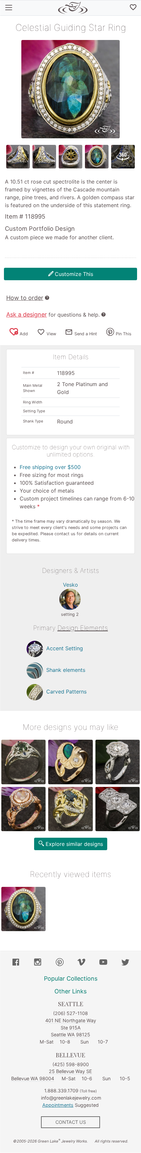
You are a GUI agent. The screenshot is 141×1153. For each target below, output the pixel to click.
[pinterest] (59, 962)
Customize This (74, 274)
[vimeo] (81, 962)
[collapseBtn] (8, 8)
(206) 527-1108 (70, 1013)
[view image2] (44, 157)
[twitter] (125, 962)
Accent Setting (64, 648)
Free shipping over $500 (50, 467)
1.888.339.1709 (61, 1090)
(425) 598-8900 (70, 1064)
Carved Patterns (66, 692)
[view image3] (70, 157)
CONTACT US (70, 1122)
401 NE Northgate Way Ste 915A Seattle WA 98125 (70, 1027)
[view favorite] (133, 7)
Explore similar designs (74, 844)
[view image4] (97, 157)
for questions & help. (53, 314)
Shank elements (65, 670)
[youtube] (103, 962)
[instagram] (37, 962)
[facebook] (15, 962)
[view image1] (18, 157)
